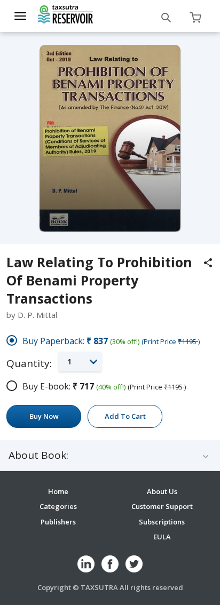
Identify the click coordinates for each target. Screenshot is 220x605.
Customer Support (162, 506)
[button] (80, 361)
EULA (162, 537)
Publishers (58, 522)
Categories (58, 506)
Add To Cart (125, 416)
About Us (162, 491)
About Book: (38, 455)
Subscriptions (162, 522)
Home (58, 491)
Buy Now (44, 416)
